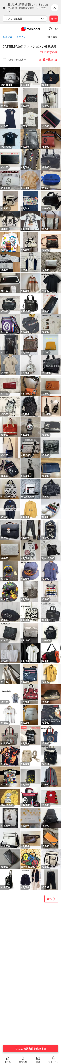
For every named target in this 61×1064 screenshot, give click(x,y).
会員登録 (7, 37)
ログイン (21, 37)
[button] (50, 29)
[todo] (57, 29)
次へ (49, 899)
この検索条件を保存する (32, 1048)
